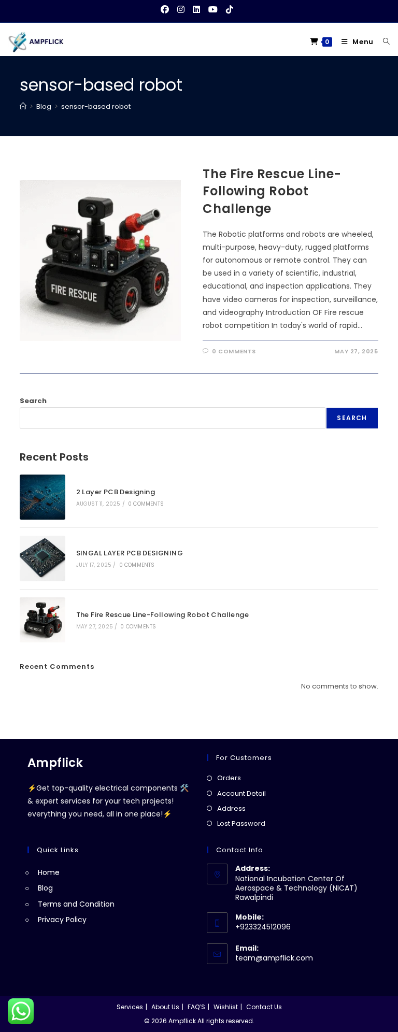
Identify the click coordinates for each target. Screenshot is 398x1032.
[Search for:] (382, 42)
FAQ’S (196, 1006)
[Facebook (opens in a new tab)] (167, 10)
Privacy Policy (62, 919)
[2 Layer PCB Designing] (42, 497)
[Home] (23, 106)
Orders (229, 778)
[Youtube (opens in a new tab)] (213, 10)
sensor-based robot (96, 106)
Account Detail (241, 793)
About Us (165, 1006)
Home (49, 872)
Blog (45, 888)
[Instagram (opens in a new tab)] (181, 10)
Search (33, 401)
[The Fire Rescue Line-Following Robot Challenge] (42, 619)
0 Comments (234, 351)
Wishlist (226, 1006)
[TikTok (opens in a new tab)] (229, 10)
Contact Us (264, 1006)
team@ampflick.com (274, 958)
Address (231, 808)
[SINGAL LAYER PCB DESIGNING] (42, 558)
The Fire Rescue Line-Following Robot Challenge (272, 191)
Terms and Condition (76, 904)
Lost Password (241, 823)
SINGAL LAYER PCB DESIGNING (129, 553)
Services (130, 1006)
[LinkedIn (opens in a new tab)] (196, 10)
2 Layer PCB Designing (115, 492)
